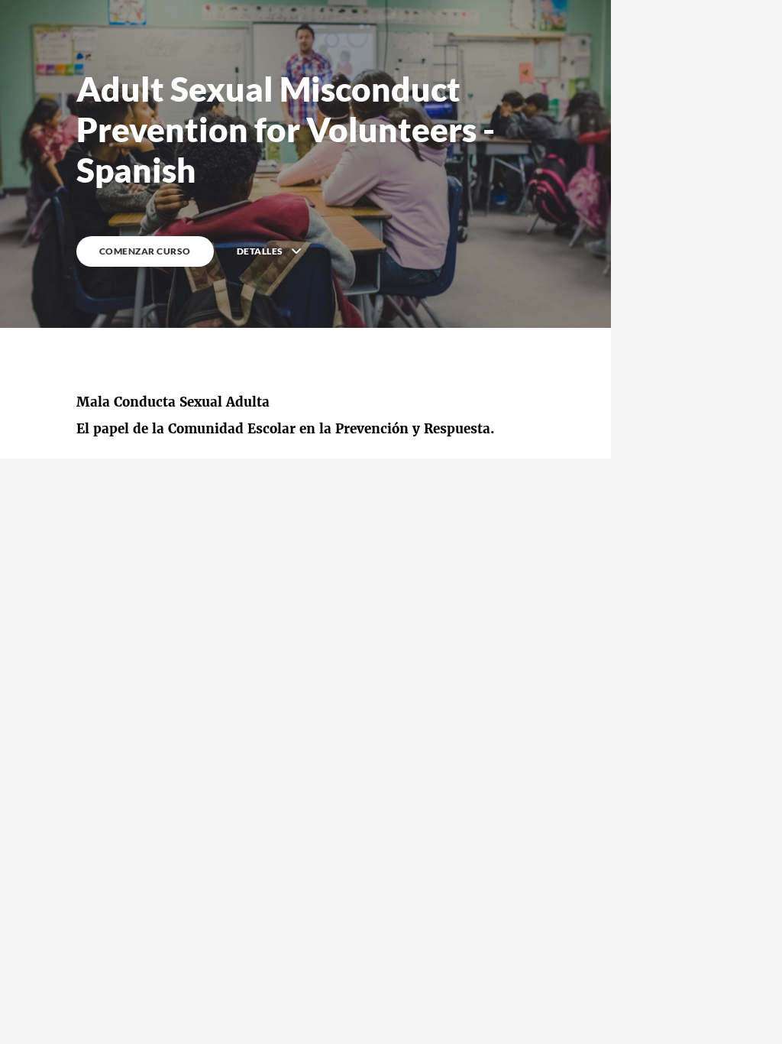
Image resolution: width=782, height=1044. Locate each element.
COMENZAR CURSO (145, 251)
